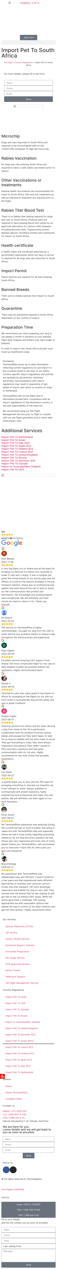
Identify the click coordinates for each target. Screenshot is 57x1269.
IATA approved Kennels (18, 964)
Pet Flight (8, 62)
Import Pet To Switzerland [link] (17, 437)
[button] (28, 42)
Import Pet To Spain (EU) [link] (16, 445)
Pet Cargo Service (15, 957)
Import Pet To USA (12, 469)
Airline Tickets (13, 970)
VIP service (11, 932)
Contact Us (9, 1105)
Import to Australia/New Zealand (20, 466)
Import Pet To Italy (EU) (15, 442)
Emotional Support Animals (20, 945)
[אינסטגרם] (13, 1169)
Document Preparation (17, 951)
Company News (14, 1098)
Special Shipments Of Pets (19, 926)
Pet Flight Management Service (22, 983)
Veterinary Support (15, 976)
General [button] (7, 1079)
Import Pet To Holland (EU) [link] (17, 448)
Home (9, 1086)
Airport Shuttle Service (17, 939)
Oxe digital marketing (12, 1189)
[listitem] (28, 437)
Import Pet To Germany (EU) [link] (18, 460)
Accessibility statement (13, 1184)
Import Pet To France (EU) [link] (17, 451)
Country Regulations (24, 62)
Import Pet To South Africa (20, 1040)
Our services (9, 919)
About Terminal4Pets (16, 1092)
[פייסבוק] (6, 1169)
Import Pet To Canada (14, 463)
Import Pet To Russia (14, 457)
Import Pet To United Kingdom (19, 454)
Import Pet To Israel (13, 440)
